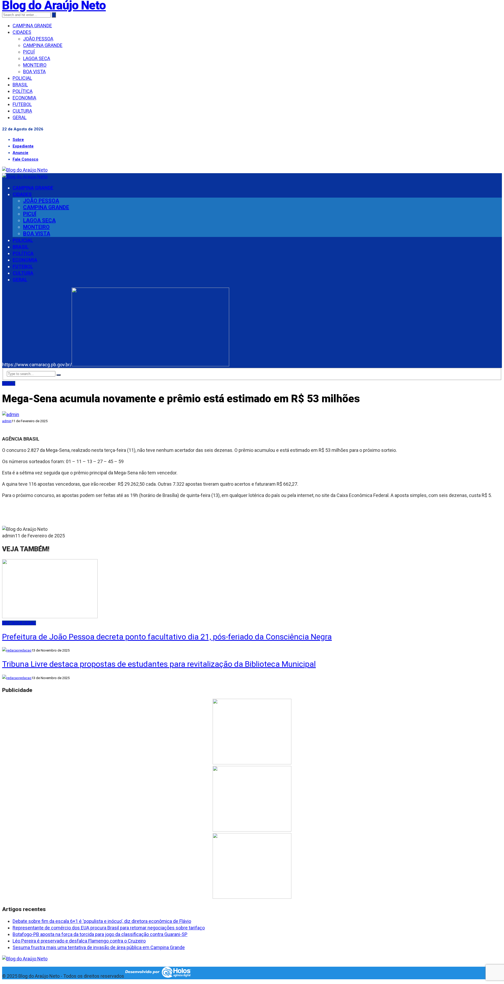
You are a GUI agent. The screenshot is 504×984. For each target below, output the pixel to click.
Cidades (22, 32)
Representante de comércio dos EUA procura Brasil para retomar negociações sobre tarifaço (109, 927)
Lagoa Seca (36, 58)
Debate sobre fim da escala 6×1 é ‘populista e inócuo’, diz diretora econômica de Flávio (102, 921)
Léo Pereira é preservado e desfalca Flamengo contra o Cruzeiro (79, 941)
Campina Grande (32, 25)
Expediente (23, 146)
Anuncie (20, 152)
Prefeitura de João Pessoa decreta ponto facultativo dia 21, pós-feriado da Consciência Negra (167, 636)
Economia (24, 97)
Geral (20, 117)
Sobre (18, 139)
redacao (25, 650)
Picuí (29, 52)
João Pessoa (38, 38)
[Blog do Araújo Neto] (25, 170)
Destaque (12, 623)
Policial (22, 78)
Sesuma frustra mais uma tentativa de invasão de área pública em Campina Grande (99, 947)
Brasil (20, 84)
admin (7, 421)
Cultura (22, 111)
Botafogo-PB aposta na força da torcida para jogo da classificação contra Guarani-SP (100, 934)
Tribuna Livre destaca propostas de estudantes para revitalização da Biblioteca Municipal (159, 664)
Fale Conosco (25, 159)
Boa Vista (34, 71)
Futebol (22, 104)
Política (23, 91)
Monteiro (34, 65)
